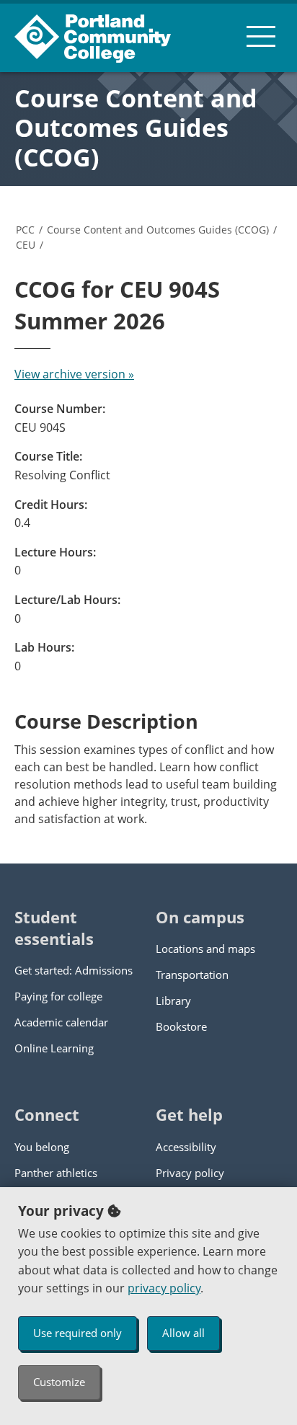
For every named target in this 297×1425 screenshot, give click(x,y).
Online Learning (54, 1048)
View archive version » (74, 374)
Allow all (183, 1333)
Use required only (77, 1333)
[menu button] (261, 36)
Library (173, 1000)
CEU (25, 245)
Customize (59, 1382)
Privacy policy (190, 1173)
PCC (25, 229)
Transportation (192, 974)
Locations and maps (205, 948)
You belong (41, 1147)
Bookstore (181, 1026)
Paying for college (58, 996)
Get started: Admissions (73, 970)
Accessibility (186, 1147)
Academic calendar (61, 1022)
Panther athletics (55, 1173)
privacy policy (164, 1288)
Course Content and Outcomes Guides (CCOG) (135, 127)
